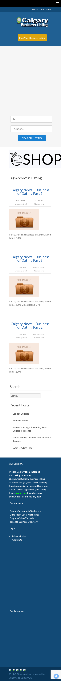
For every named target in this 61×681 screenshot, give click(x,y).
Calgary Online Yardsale (22, 518)
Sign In (35, 9)
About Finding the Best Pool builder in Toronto (32, 439)
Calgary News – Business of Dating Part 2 (30, 325)
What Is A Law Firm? (23, 447)
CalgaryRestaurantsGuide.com (25, 511)
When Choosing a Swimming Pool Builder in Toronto (29, 429)
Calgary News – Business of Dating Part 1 (30, 192)
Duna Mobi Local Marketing (24, 514)
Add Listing (46, 9)
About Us (17, 539)
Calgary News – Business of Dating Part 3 (30, 258)
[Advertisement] (30, 78)
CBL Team (20, 200)
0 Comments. (39, 204)
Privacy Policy (19, 536)
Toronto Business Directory (24, 521)
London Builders (21, 413)
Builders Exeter (20, 420)
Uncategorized (21, 204)
